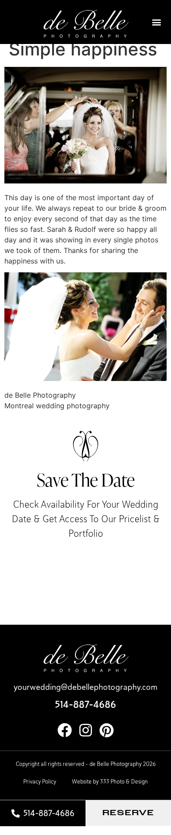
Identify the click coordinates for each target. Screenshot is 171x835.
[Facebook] (64, 730)
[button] (156, 22)
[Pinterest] (107, 730)
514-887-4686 (85, 704)
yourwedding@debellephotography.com (85, 686)
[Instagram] (85, 730)
